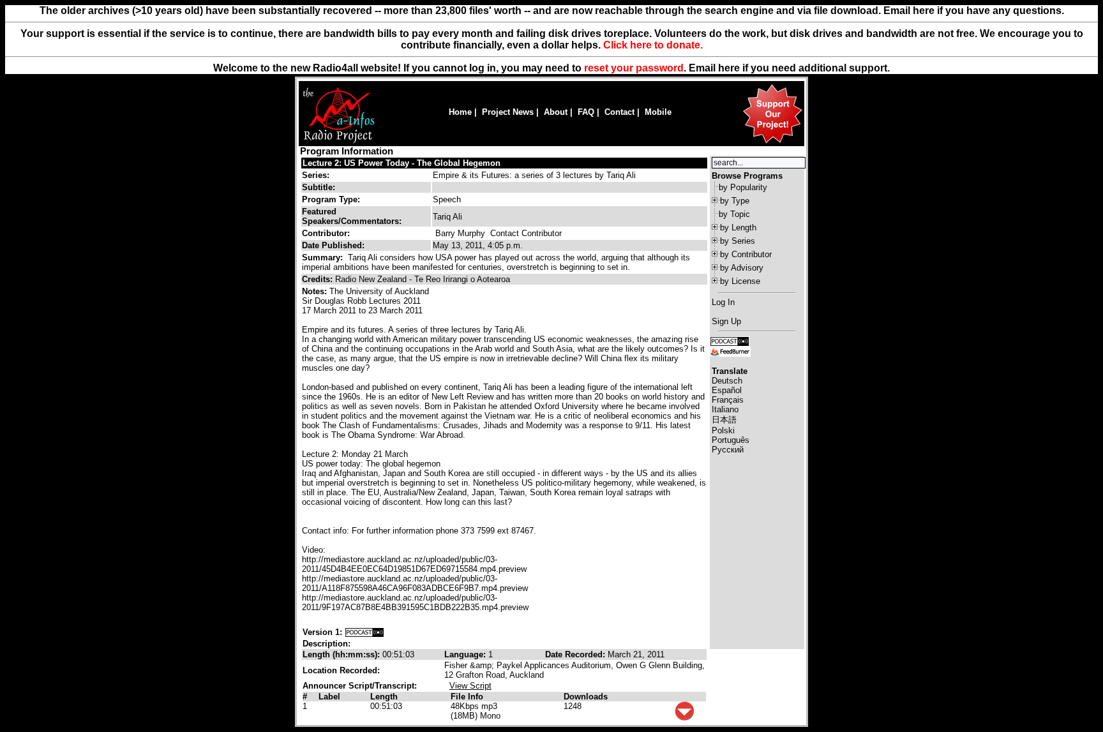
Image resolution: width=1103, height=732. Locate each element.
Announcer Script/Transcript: (360, 686)
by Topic (734, 214)
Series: (315, 175)
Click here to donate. (653, 45)
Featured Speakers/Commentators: (351, 216)
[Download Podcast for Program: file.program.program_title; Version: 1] (364, 632)
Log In (723, 302)
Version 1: (322, 632)
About (555, 112)
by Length (738, 227)
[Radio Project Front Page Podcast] (729, 340)
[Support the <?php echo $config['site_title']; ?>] (772, 142)
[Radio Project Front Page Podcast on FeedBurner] (730, 350)
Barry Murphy (460, 233)
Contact (619, 112)
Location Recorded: (341, 670)
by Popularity (743, 187)
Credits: (318, 279)
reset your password (634, 68)
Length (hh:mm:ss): (342, 654)
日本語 (724, 419)
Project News (508, 112)
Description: (326, 643)
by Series (737, 241)
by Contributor (746, 254)
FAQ (586, 112)
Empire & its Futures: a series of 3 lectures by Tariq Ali (534, 175)
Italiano (725, 409)
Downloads (586, 696)
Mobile (658, 112)
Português (730, 440)
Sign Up (726, 321)
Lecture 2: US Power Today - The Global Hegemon (401, 163)
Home (460, 112)
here (729, 68)
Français (728, 400)
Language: (466, 654)
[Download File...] (684, 717)
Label (329, 696)
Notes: (315, 291)
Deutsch (727, 380)
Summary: (323, 257)
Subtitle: (318, 187)
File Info (467, 696)
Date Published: (333, 245)
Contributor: (326, 233)
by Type (734, 200)
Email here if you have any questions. (973, 10)
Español (727, 390)
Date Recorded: (576, 654)
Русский (728, 449)
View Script (470, 686)
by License (740, 281)
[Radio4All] (339, 142)
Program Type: (331, 199)
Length (384, 696)
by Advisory (741, 268)
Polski (723, 430)
